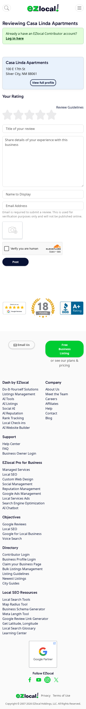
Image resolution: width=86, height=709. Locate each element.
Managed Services (16, 469)
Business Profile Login (19, 559)
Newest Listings (14, 578)
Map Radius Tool (14, 604)
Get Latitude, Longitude (20, 623)
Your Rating (13, 96)
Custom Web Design (17, 479)
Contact (51, 413)
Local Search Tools (16, 599)
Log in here (15, 38)
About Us (52, 389)
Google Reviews (14, 524)
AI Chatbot (10, 508)
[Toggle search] (6, 8)
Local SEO (9, 474)
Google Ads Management (21, 493)
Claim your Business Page (21, 564)
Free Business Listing (65, 349)
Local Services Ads (16, 498)
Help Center (11, 444)
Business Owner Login (19, 453)
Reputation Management (21, 489)
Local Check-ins (14, 423)
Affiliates (51, 403)
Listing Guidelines (15, 574)
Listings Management (18, 394)
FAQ (5, 448)
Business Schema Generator (23, 609)
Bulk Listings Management (22, 569)
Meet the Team (56, 394)
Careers (51, 399)
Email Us (24, 345)
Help (48, 408)
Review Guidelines (70, 107)
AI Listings (10, 403)
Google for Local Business (22, 534)
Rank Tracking (13, 418)
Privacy (45, 695)
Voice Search (12, 538)
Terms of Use (61, 695)
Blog (48, 418)
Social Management (17, 484)
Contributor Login (16, 554)
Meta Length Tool (15, 614)
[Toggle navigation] (79, 8)
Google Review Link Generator (25, 618)
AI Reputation (12, 413)
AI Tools (8, 399)
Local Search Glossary (18, 628)
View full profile (43, 83)
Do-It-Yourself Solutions (20, 389)
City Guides (10, 583)
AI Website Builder (16, 427)
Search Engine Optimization (23, 503)
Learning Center (14, 633)
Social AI (8, 408)
